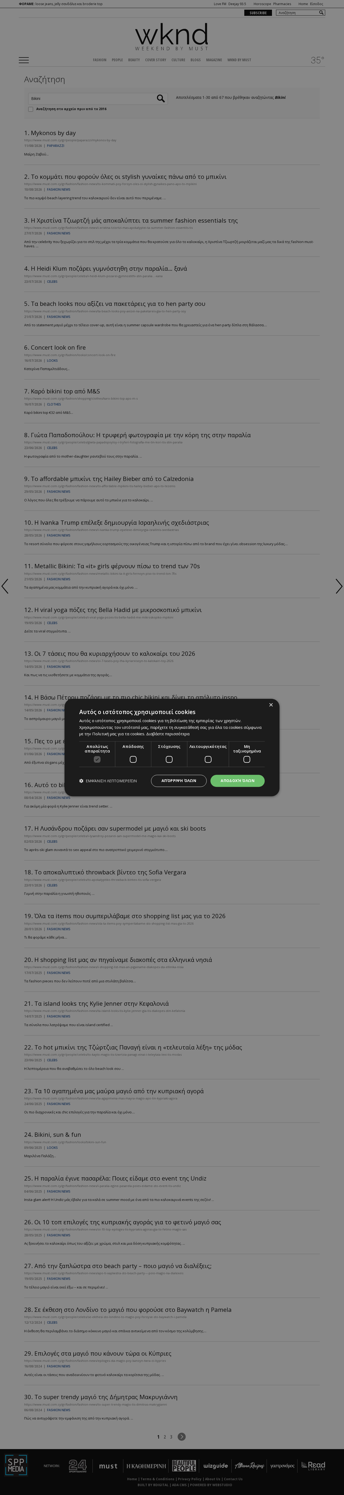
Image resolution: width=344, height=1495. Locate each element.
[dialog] (172, 747)
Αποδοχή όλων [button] (238, 780)
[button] (108, 781)
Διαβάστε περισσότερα (167, 734)
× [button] (271, 705)
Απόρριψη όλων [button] (179, 780)
